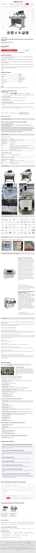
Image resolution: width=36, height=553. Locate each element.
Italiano (34, 544)
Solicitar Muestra (21, 52)
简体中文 (10, 544)
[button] (1, 1)
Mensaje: (5, 490)
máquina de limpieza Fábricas (29, 532)
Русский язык (4, 545)
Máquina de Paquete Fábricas (18, 532)
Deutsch (26, 544)
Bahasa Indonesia (31, 545)
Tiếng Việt (27, 545)
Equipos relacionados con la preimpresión (13, 522)
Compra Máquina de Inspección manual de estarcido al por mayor (11, 537)
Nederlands (14, 545)
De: (5, 485)
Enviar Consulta (9, 50)
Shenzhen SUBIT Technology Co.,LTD (8, 42)
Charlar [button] (27, 50)
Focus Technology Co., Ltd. (16, 547)
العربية (10, 545)
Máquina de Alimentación (16, 534)
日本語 (16, 544)
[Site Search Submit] (27, 4)
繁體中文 (13, 544)
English (6, 544)
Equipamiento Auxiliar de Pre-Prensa (26, 6)
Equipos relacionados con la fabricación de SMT (5, 522)
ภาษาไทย (20, 545)
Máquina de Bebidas (25, 534)
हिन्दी (17, 545)
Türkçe (23, 545)
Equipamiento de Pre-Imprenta (15, 6)
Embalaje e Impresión (7, 6)
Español (23, 544)
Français (20, 544)
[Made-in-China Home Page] (18, 2)
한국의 (7, 545)
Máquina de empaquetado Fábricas (7, 532)
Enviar (8, 498)
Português (30, 544)
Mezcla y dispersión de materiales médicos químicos (31, 522)
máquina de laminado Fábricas (6, 534)
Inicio (1, 6)
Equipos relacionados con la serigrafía (22, 522)
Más (1, 538)
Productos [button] (11, 4)
